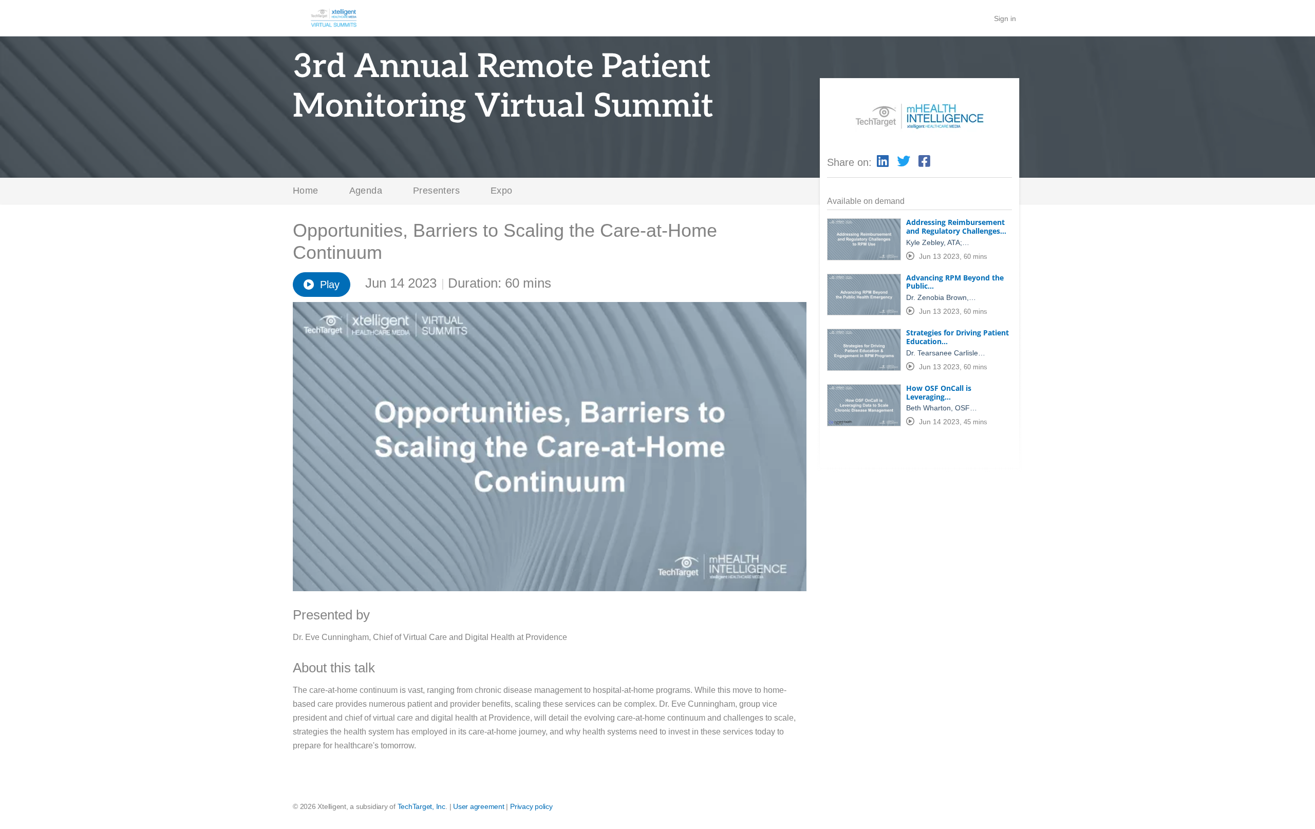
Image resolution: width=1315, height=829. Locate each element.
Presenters (436, 190)
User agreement (478, 806)
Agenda (365, 190)
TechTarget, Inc (421, 806)
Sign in (1005, 18)
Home (305, 190)
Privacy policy (531, 806)
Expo (502, 190)
